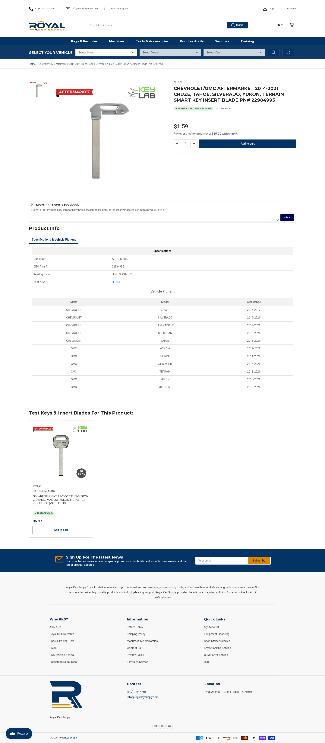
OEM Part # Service (216, 655)
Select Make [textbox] (85, 52)
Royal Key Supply (68, 737)
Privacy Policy (135, 655)
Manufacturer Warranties (142, 641)
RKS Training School (62, 655)
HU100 (116, 282)
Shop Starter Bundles (217, 641)
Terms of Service (137, 662)
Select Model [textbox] (151, 52)
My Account (211, 627)
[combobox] (167, 25)
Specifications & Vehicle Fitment (54, 239)
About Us (55, 627)
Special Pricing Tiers (62, 641)
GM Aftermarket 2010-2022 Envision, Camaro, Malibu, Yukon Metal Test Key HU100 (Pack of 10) (61, 500)
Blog (207, 662)
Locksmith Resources (63, 662)
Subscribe (259, 560)
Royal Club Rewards (62, 634)
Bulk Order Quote (119, 8)
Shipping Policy (136, 634)
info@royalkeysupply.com (143, 697)
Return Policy (135, 627)
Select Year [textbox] (214, 52)
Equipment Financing (216, 634)
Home (32, 63)
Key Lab (178, 81)
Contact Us (134, 648)
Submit (287, 217)
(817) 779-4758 (136, 691)
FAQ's (53, 648)
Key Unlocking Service (217, 648)
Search (239, 25)
